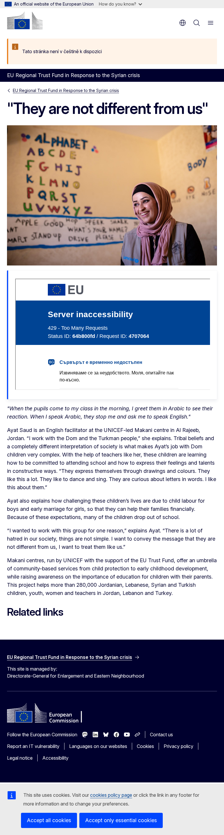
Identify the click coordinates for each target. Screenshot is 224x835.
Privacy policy (178, 746)
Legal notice (20, 758)
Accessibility (55, 758)
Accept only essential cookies (121, 820)
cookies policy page (111, 795)
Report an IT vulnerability (33, 746)
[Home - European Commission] (25, 20)
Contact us (161, 734)
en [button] (182, 22)
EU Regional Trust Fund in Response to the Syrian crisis (66, 90)
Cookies (145, 746)
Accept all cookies (49, 820)
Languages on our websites (98, 746)
